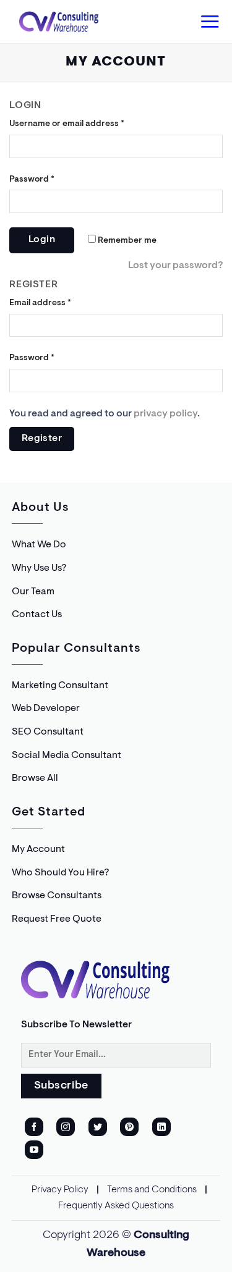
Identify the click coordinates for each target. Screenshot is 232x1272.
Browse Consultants (56, 896)
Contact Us (37, 615)
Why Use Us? (39, 568)
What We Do (39, 545)
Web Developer (46, 709)
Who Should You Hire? (60, 873)
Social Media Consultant (66, 755)
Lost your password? (175, 266)
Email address (40, 303)
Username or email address (66, 123)
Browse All (35, 778)
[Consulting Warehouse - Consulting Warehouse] (59, 22)
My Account (38, 849)
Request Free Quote (56, 919)
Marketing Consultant (60, 686)
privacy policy (165, 414)
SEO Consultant (48, 732)
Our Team (33, 592)
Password (31, 179)
